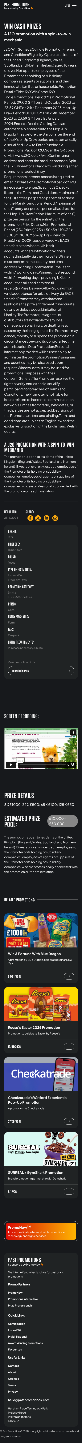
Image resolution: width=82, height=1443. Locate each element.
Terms (12, 1385)
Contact (13, 1365)
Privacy (13, 1391)
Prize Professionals (20, 1305)
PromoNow (15, 1292)
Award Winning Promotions (25, 1343)
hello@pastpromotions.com (29, 1400)
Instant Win (15, 1330)
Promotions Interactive (23, 1299)
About (12, 1372)
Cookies (13, 1378)
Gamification (16, 1323)
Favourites (15, 1349)
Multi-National (17, 1336)
